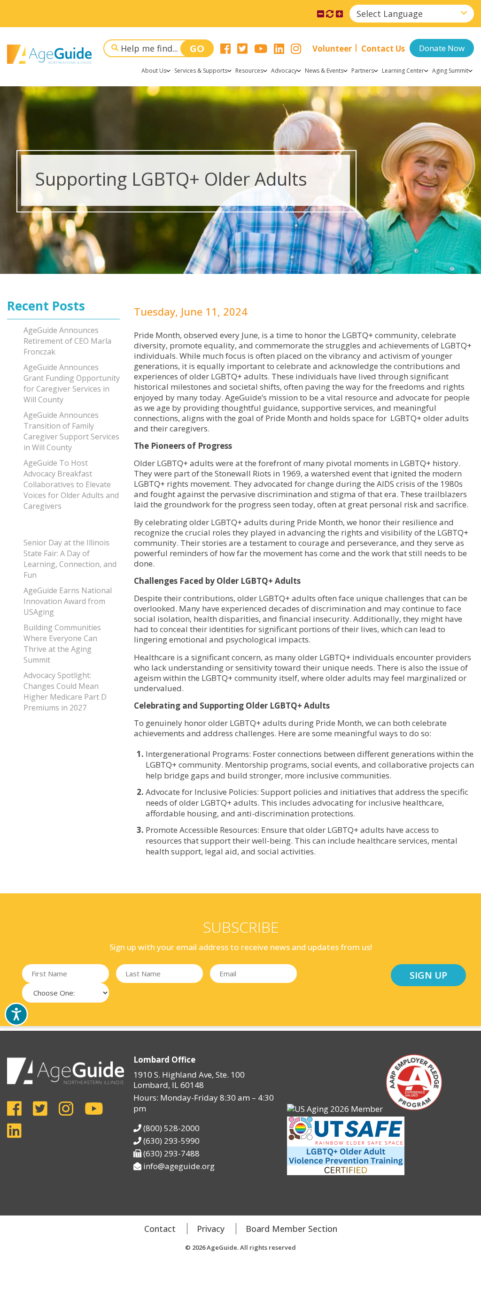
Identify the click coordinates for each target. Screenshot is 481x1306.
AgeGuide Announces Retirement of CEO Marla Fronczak (67, 341)
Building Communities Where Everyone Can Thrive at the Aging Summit (62, 643)
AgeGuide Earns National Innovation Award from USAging (67, 601)
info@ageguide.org (179, 1166)
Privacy (211, 1228)
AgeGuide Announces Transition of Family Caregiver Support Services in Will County (71, 431)
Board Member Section (291, 1228)
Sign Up (428, 975)
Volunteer (332, 48)
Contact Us (383, 48)
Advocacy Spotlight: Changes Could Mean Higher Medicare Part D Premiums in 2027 (65, 691)
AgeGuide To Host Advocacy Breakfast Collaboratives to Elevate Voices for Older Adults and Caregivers (71, 484)
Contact (160, 1228)
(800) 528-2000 (171, 1128)
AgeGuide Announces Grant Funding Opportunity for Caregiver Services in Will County (71, 383)
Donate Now (442, 48)
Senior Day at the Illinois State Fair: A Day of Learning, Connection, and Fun (69, 558)
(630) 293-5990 (171, 1140)
